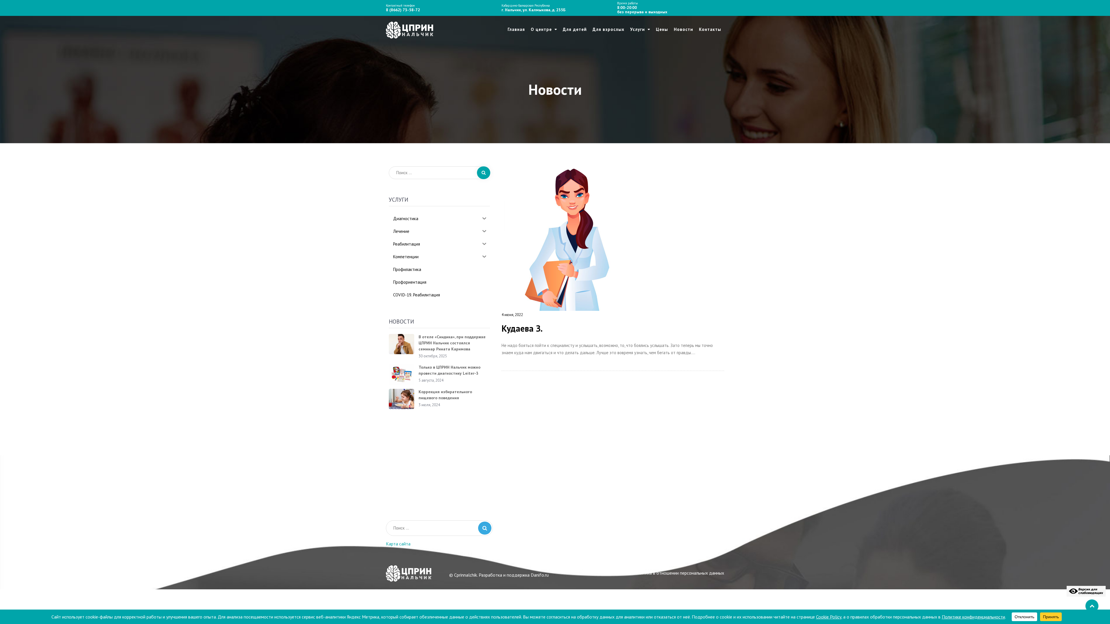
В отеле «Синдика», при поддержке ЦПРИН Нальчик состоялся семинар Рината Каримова (452, 343)
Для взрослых (608, 29)
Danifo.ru (540, 575)
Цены (662, 29)
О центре (541, 29)
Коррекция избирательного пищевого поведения (445, 394)
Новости (683, 29)
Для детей (575, 29)
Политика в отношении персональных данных (678, 573)
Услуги (637, 29)
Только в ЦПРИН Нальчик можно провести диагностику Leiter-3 (449, 370)
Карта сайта (398, 544)
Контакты (710, 29)
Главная (516, 29)
